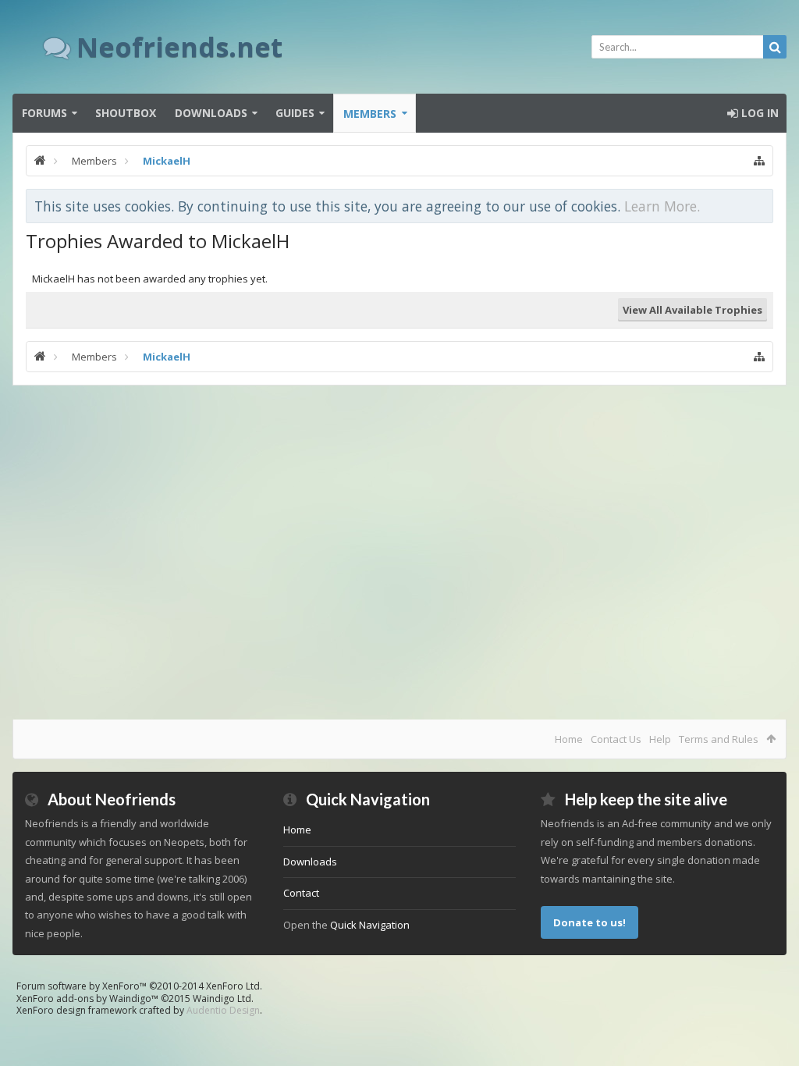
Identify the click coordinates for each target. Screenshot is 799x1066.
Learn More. (662, 206)
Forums (44, 112)
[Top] (772, 1004)
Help (660, 739)
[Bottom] (772, 1037)
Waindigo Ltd (222, 998)
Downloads (211, 112)
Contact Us (616, 739)
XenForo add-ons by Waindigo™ (87, 998)
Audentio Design (223, 1010)
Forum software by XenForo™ (139, 986)
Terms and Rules (718, 739)
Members (369, 113)
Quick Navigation (370, 925)
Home (569, 739)
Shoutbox (125, 112)
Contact (301, 893)
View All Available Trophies (692, 310)
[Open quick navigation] (759, 161)
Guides (294, 112)
